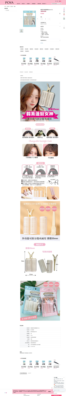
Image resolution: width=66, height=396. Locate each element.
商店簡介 (25, 394)
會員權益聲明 (39, 394)
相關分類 (21, 46)
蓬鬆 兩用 (22, 51)
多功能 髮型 (27, 51)
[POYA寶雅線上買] (9, 2)
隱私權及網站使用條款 (26, 395)
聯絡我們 (38, 395)
